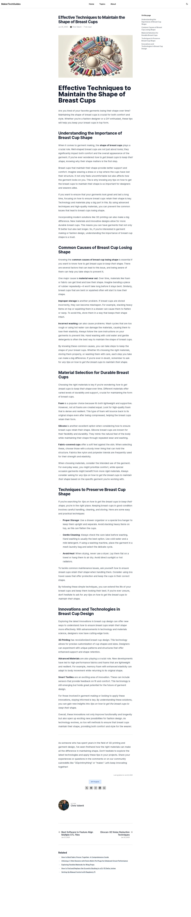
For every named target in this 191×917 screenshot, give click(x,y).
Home (91, 4)
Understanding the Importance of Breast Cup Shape (151, 22)
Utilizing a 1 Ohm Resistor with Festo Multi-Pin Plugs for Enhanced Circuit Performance (94, 861)
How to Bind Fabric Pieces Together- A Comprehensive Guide (85, 857)
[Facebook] (91, 788)
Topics (102, 4)
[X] (87, 788)
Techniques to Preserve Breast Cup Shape (150, 39)
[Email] (95, 788)
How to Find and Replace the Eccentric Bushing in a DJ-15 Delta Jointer (88, 868)
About (113, 4)
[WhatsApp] (104, 788)
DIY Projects (95, 782)
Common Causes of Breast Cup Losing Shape (151, 28)
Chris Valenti (77, 805)
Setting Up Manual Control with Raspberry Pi (78, 872)
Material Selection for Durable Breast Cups (149, 34)
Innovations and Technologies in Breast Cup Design (152, 46)
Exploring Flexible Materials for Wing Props (77, 865)
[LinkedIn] (100, 788)
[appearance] (187, 4)
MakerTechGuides (11, 4)
